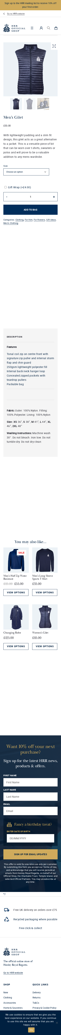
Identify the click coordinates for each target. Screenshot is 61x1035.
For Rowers (39, 219)
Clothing (19, 219)
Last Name (9, 789)
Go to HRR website (16, 13)
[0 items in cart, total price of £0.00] (56, 28)
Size (5, 165)
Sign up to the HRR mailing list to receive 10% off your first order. (30, 5)
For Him (29, 219)
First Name (9, 775)
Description (14, 336)
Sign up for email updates (30, 854)
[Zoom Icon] (54, 46)
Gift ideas (51, 219)
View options (16, 592)
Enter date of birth (18, 831)
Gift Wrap (19, 187)
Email (6, 804)
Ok (31, 1030)
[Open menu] (32, 28)
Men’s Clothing (10, 223)
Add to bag (30, 209)
